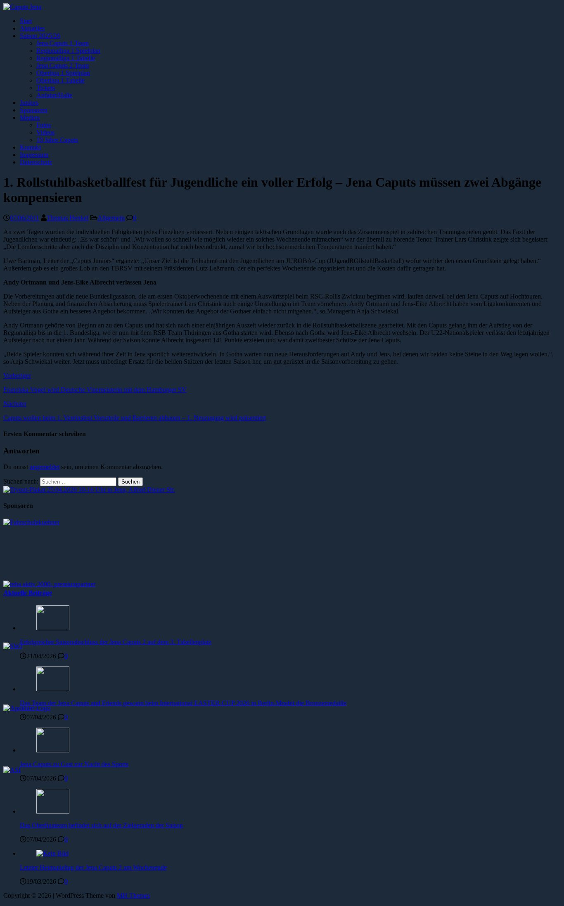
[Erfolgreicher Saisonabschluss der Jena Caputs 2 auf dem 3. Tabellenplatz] (52, 627)
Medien (30, 117)
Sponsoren (33, 110)
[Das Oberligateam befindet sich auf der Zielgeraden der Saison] (52, 811)
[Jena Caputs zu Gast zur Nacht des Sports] (52, 750)
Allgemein (111, 217)
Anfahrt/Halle (54, 95)
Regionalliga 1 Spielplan (68, 50)
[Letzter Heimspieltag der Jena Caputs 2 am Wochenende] (52, 853)
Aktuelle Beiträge (27, 592)
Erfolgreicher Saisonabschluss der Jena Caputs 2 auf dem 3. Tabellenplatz (115, 641)
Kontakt (30, 147)
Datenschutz (36, 162)
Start (26, 20)
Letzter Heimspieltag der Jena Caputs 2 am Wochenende (93, 867)
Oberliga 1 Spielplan (63, 72)
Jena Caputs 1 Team (62, 43)
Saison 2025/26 (40, 35)
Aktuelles (32, 28)
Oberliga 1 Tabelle (60, 80)
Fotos (43, 124)
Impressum (34, 154)
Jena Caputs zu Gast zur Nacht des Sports (74, 764)
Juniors (29, 102)
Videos (45, 132)
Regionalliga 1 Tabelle (65, 58)
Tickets (45, 87)
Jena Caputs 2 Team (62, 65)
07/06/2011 (24, 217)
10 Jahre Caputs (57, 139)
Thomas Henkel (67, 217)
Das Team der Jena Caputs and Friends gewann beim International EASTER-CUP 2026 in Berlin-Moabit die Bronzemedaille (183, 703)
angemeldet (44, 466)
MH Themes (133, 895)
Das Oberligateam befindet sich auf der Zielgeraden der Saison (101, 825)
